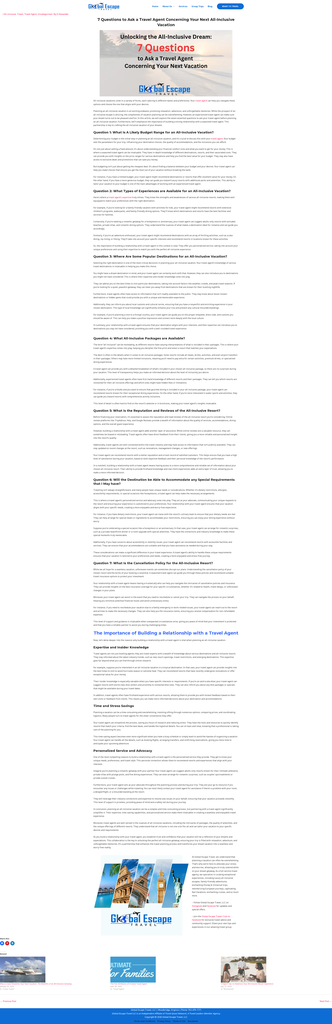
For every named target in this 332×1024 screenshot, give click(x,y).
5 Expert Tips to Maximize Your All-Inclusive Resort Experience (247, 984)
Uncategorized (45, 14)
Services (183, 6)
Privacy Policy (164, 1021)
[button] (230, 6)
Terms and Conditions (144, 1021)
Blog (210, 6)
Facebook (211, 906)
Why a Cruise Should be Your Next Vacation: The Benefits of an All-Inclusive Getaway (36, 984)
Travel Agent (30, 14)
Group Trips (198, 6)
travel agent (201, 100)
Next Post (326, 1001)
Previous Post (8, 1001)
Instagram (197, 906)
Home (155, 6)
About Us (167, 6)
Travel (20, 14)
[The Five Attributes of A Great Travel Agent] (164, 970)
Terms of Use (179, 1021)
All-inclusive (10, 14)
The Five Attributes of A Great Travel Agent (128, 984)
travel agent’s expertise (120, 197)
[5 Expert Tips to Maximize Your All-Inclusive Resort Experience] (275, 970)
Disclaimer (193, 1021)
